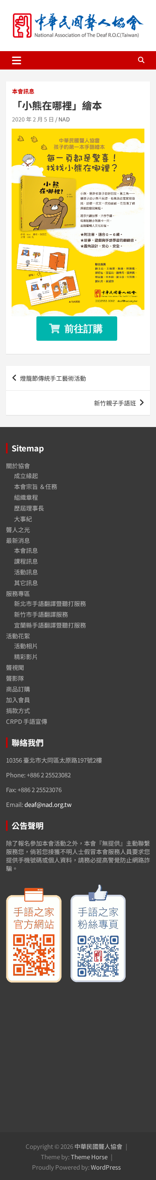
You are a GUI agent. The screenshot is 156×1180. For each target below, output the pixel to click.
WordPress (106, 1167)
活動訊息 (26, 572)
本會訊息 (23, 91)
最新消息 (18, 540)
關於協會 (18, 465)
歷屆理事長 (29, 508)
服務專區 (18, 593)
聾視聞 (15, 667)
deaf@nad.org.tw (48, 804)
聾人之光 (18, 529)
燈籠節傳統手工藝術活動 (53, 378)
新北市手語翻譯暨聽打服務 (50, 603)
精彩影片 (26, 656)
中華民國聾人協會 (98, 1146)
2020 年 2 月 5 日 (33, 119)
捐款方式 (18, 710)
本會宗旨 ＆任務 (35, 486)
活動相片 (26, 646)
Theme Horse (89, 1156)
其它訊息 (26, 582)
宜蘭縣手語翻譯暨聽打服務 (50, 625)
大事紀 (23, 519)
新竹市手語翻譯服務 (41, 614)
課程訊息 (26, 561)
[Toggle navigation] (16, 60)
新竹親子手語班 (115, 403)
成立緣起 (26, 475)
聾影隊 (15, 678)
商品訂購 (18, 689)
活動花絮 (18, 636)
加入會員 (18, 699)
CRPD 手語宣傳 (26, 721)
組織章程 (26, 497)
